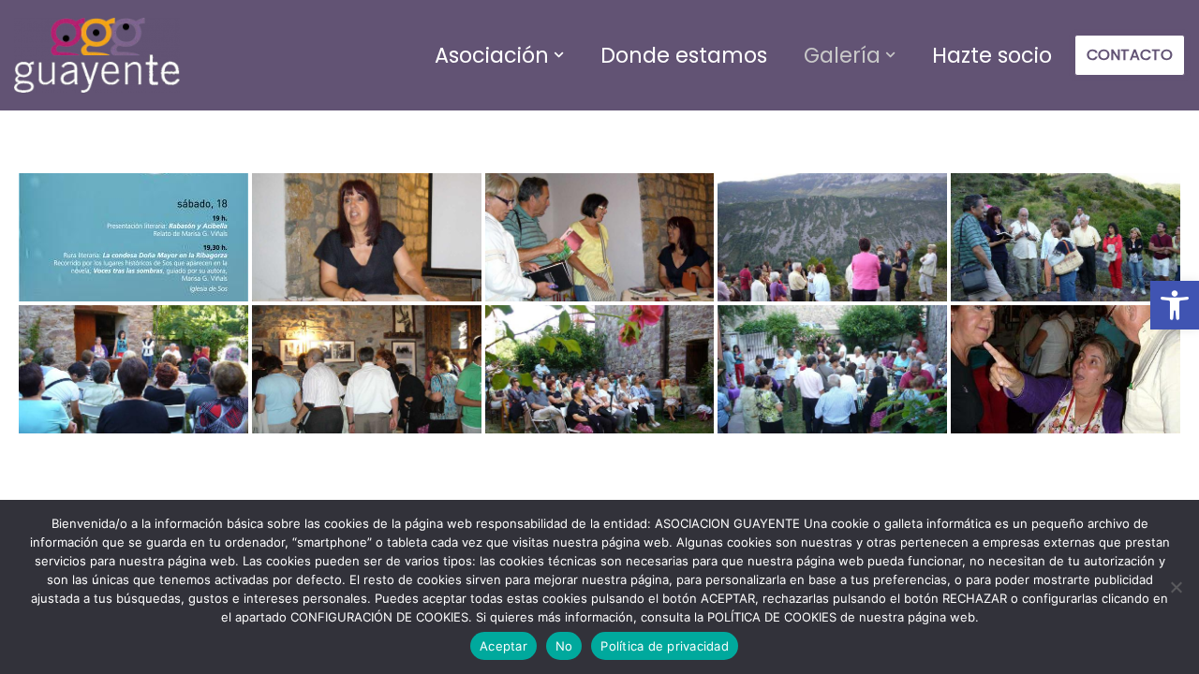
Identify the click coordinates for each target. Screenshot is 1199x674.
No (564, 645)
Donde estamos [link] (683, 55)
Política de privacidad (664, 645)
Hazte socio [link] (992, 55)
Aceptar (503, 645)
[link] (1174, 305)
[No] (1175, 587)
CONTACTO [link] (1130, 55)
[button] (559, 55)
